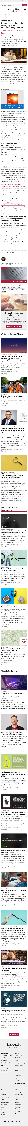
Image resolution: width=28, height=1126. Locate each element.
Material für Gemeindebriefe (19, 1108)
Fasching (3, 1092)
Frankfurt (17, 289)
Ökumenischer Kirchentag (14, 285)
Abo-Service (18, 1058)
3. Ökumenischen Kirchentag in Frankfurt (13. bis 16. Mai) (11, 185)
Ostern (2, 1099)
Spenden (17, 1114)
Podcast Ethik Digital (6, 1063)
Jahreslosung (18, 1104)
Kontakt (17, 1068)
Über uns (17, 1080)
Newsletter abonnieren (14, 326)
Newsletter (17, 1073)
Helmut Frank (6, 31)
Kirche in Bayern (5, 1058)
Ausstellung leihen (19, 1092)
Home (2, 15)
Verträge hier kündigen (20, 1063)
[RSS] (23, 1122)
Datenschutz (18, 1075)
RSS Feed (17, 1111)
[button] (3, 33)
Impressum (17, 1078)
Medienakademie (19, 1094)
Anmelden (24, 1)
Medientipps (4, 1060)
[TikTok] (16, 1122)
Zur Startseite (14, 1034)
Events (16, 1099)
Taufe (2, 1107)
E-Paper (17, 1060)
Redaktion (17, 1070)
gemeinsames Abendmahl (14, 287)
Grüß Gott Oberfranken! (6, 1055)
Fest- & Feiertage (5, 1097)
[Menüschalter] (25, 9)
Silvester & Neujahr (5, 1102)
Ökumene (4, 285)
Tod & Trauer (4, 1115)
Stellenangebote (19, 1065)
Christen (4, 291)
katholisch (11, 289)
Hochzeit (3, 1112)
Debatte (9, 15)
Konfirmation (4, 1110)
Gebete (17, 1102)
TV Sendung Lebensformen (4, 1071)
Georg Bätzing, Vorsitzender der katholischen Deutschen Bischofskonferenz (13, 204)
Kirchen (22, 289)
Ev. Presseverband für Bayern (20, 1084)
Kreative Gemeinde (19, 1097)
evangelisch (4, 289)
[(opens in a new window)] (5, 1122)
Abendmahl (4, 287)
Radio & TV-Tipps (5, 1068)
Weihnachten (4, 1104)
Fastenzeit (3, 1094)
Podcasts (3, 1065)
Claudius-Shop (18, 1055)
